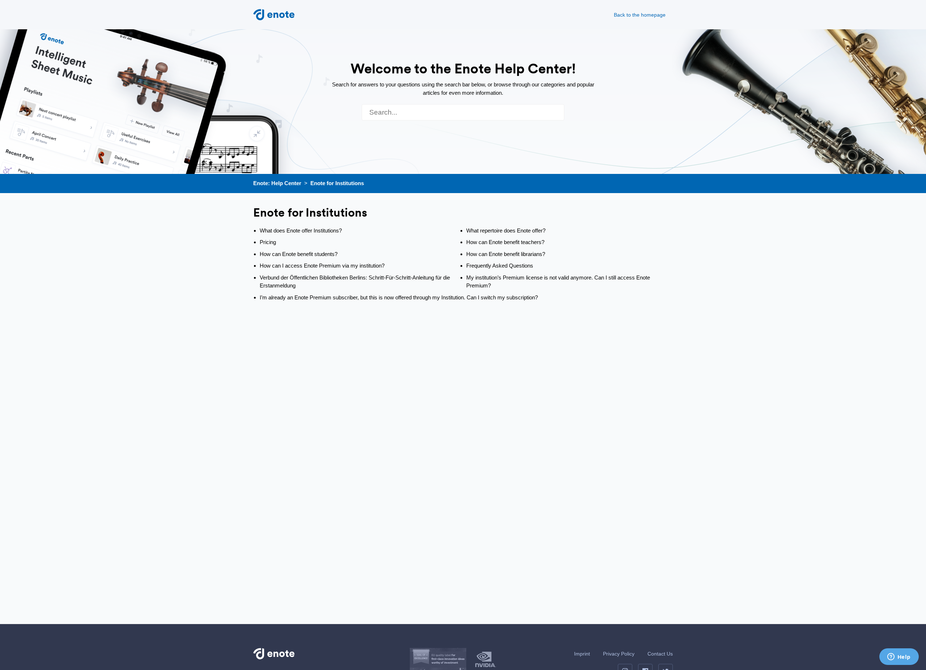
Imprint (582, 654)
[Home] (273, 14)
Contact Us (660, 654)
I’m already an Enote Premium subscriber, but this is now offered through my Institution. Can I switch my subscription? (399, 297)
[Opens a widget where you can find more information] (899, 657)
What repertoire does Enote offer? (505, 230)
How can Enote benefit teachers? (505, 242)
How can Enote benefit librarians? (505, 254)
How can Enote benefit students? (298, 254)
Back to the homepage (640, 15)
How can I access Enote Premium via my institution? (322, 266)
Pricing (268, 242)
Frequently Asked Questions (499, 266)
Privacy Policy (618, 654)
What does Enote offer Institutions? (301, 230)
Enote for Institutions (337, 183)
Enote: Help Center (277, 183)
